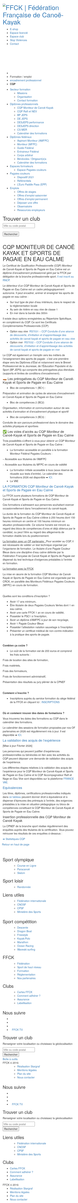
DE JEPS (22, 118)
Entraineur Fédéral (28, 151)
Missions (22, 93)
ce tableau (15, 797)
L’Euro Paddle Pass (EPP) (32, 184)
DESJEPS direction (28, 126)
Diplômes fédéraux (21, 137)
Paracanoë (23, 869)
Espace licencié (19, 33)
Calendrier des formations (32, 133)
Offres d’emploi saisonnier (32, 195)
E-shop (14, 29)
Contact (14, 43)
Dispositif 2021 (25, 177)
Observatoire (24, 206)
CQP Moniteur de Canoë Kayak (35, 107)
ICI (19, 735)
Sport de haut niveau (29, 967)
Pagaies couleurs (20, 173)
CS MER (22, 129)
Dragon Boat (24, 931)
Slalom (21, 873)
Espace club (17, 36)
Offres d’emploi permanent (32, 199)
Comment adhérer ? (28, 995)
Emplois (14, 188)
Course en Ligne (26, 865)
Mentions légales (27, 1070)
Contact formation (27, 100)
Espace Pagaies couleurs (31, 170)
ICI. (51, 477)
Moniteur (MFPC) (27, 144)
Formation (23, 971)
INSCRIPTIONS (50, 702)
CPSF (20, 908)
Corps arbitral (25, 155)
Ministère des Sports (29, 912)
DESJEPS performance (30, 122)
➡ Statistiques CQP (14, 839)
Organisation (24, 96)
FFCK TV (17, 1029)
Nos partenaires (26, 978)
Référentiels (24, 181)
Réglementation (26, 974)
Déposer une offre (27, 202)
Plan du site (24, 1073)
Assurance (23, 999)
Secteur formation (20, 89)
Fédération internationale (31, 901)
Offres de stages (26, 191)
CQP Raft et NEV (27, 111)
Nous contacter (26, 1077)
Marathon (22, 942)
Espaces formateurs (21, 166)
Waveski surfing (26, 949)
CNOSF (21, 904)
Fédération (23, 963)
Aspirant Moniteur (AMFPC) (33, 140)
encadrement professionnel (25, 80)
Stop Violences (18, 40)
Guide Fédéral (25, 148)
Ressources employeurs (31, 210)
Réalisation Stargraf (28, 1066)
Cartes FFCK (24, 992)
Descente (22, 927)
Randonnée (24, 887)
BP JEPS (22, 115)
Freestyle (22, 935)
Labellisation (24, 1003)
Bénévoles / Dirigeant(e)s (31, 159)
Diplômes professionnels (24, 104)
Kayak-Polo (23, 938)
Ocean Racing (25, 946)
